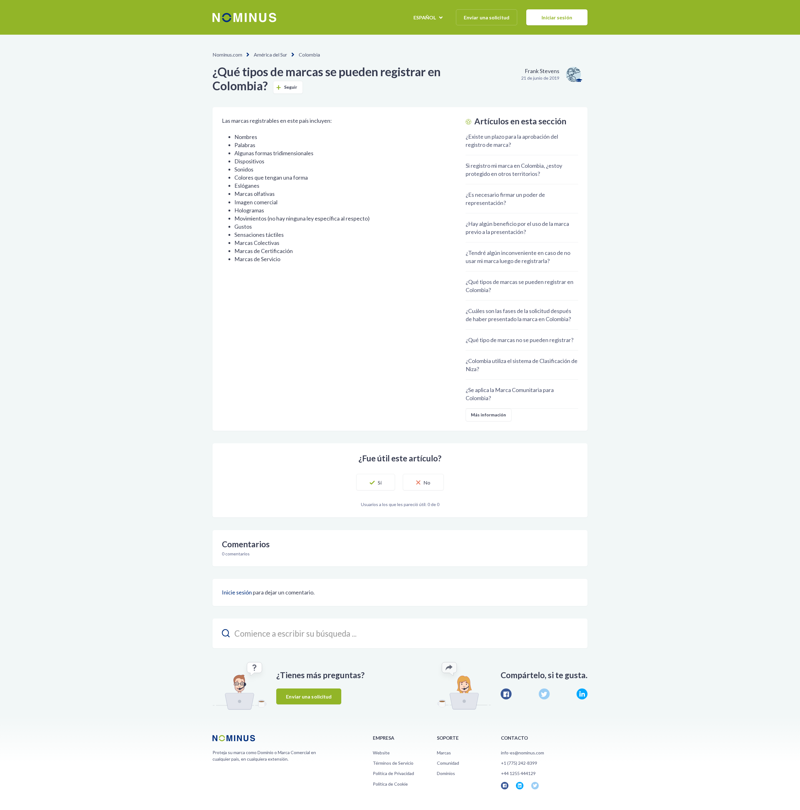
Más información (488, 414)
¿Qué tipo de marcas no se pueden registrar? (519, 339)
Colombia (309, 54)
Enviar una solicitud (486, 17)
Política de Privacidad (393, 773)
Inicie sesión (237, 592)
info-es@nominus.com (522, 752)
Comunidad (448, 763)
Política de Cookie (390, 784)
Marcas (444, 752)
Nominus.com (227, 54)
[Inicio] (244, 17)
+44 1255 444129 (518, 773)
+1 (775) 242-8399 (519, 763)
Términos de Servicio (393, 763)
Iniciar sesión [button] (557, 17)
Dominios (446, 773)
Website (381, 752)
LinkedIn (582, 693)
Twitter (544, 693)
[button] (375, 482)
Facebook (506, 693)
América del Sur (270, 54)
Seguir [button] (291, 87)
